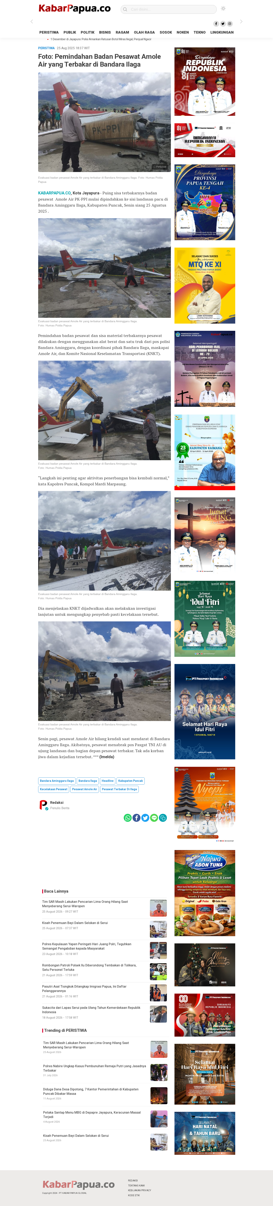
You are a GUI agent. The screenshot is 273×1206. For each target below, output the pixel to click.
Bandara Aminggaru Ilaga (57, 781)
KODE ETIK (134, 1195)
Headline (108, 781)
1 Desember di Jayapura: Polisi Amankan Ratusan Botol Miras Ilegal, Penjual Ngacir (101, 39)
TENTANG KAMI (136, 1185)
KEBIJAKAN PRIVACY (139, 1190)
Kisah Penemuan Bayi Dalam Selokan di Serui (76, 1135)
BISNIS (105, 32)
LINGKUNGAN (222, 32)
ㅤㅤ (163, 1180)
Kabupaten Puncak (130, 781)
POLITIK (87, 32)
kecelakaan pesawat (53, 789)
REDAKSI (133, 1180)
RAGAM (122, 32)
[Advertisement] (252, 91)
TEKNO (200, 32)
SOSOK (166, 32)
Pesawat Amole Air (84, 789)
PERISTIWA (49, 32)
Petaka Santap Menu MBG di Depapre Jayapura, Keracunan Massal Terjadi (92, 1114)
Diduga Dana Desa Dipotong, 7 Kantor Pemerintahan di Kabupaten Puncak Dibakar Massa (90, 1091)
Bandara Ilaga (88, 781)
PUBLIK (70, 32)
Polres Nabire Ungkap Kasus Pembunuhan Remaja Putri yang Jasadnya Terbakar (94, 1068)
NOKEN (183, 32)
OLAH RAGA (144, 32)
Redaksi (57, 802)
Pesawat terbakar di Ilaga (119, 789)
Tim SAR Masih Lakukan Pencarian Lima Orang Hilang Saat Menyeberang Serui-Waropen (86, 1045)
